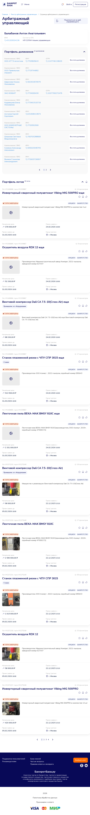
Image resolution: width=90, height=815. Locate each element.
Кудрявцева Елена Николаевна (12, 104)
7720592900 (33, 125)
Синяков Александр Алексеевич (12, 149)
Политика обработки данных (45, 798)
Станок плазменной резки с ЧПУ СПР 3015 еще (33, 357)
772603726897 (34, 159)
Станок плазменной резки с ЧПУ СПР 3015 (30, 578)
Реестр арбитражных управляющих (24, 14)
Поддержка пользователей (13, 759)
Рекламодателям (9, 761)
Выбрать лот (80, 760)
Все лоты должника (77, 60)
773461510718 (34, 103)
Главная (5, 14)
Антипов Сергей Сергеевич (11, 115)
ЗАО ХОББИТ (10, 93)
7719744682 (33, 70)
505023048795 (34, 148)
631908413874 (34, 114)
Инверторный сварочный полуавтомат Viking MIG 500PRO (40, 688)
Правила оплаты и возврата (42, 764)
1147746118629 (55, 61)
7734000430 (33, 93)
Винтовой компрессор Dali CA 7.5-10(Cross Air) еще (35, 302)
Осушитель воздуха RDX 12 (20, 634)
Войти (69, 4)
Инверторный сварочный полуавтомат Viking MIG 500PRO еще (43, 192)
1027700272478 (55, 93)
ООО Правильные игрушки (11, 71)
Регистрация (80, 4)
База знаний (35, 759)
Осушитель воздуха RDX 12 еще (23, 247)
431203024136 (13, 40)
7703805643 (33, 61)
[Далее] (50, 170)
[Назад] (39, 170)
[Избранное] (79, 196)
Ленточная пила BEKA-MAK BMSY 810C (28, 524)
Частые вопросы (37, 761)
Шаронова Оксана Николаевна (11, 83)
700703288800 (34, 137)
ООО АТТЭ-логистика (13, 61)
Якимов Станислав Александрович (12, 160)
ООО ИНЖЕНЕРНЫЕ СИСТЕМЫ (13, 126)
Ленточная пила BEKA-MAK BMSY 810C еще (31, 413)
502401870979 (34, 82)
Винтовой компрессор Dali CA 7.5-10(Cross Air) (32, 468)
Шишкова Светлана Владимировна (12, 138)
